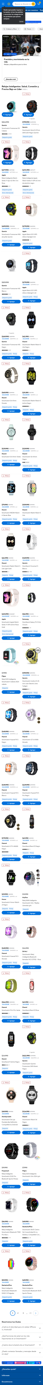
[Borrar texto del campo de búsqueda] (30, 4)
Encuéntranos (7, 1381)
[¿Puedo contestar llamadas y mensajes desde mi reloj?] (40, 1352)
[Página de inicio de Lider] (9, 4)
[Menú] (3, 4)
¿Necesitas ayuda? (9, 1369)
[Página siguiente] (35, 1313)
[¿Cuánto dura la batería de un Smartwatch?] (40, 1345)
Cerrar (21, 21)
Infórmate (5, 1375)
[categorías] (33, 4)
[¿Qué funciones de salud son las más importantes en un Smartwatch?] (40, 1337)
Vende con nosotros (30, 10)
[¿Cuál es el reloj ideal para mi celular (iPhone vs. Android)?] (40, 1328)
